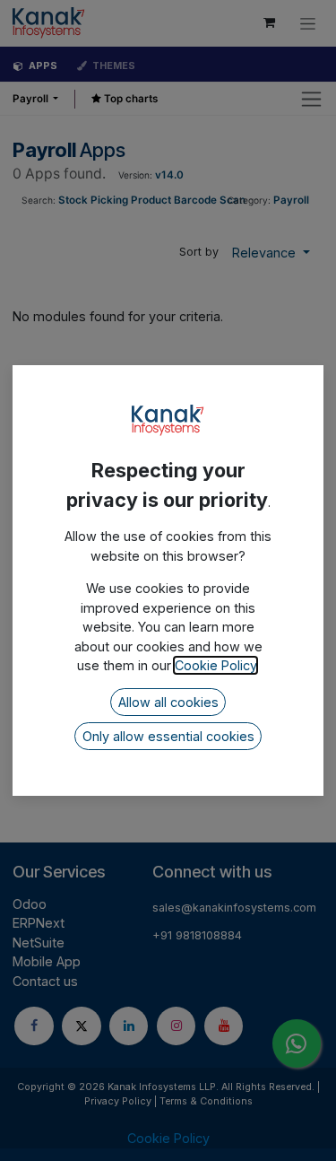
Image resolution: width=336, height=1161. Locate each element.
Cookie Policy (215, 665)
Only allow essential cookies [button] (168, 736)
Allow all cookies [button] (168, 702)
